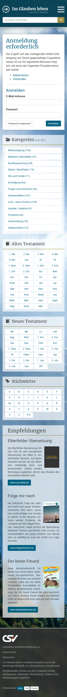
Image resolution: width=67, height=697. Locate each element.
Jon (55, 294)
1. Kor (40, 337)
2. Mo (26, 254)
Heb (40, 354)
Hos (55, 288)
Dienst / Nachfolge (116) (21, 169)
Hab (40, 300)
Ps (40, 277)
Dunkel (34, 688)
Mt (12, 331)
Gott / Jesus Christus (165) (22, 202)
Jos (26, 259)
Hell (27, 688)
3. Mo (41, 254)
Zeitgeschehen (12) (18, 227)
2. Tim (55, 348)
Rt (55, 259)
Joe (12, 294)
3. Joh (12, 366)
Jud (26, 366)
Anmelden (53, 123)
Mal (41, 306)
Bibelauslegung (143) (19, 150)
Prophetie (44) (15, 215)
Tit (12, 354)
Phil (41, 343)
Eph (26, 343)
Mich (12, 300)
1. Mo (12, 254)
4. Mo (55, 254)
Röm (26, 337)
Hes (26, 288)
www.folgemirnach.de (22, 548)
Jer (55, 283)
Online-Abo (19, 79)
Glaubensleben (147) (19, 195)
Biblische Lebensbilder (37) (22, 156)
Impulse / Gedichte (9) (20, 208)
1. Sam (12, 265)
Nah (26, 300)
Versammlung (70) (18, 221)
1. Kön (40, 265)
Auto (20, 688)
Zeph (55, 300)
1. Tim (40, 348)
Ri (41, 259)
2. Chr (26, 271)
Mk (26, 331)
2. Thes (26, 348)
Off (40, 366)
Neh (55, 271)
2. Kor (55, 337)
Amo (26, 294)
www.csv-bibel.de (19, 482)
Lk (40, 331)
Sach (26, 306)
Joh (55, 331)
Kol (55, 343)
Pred (12, 283)
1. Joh (40, 360)
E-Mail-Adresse (15, 96)
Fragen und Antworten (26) (22, 189)
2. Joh (55, 360)
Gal (12, 343)
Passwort (12, 109)
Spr (55, 277)
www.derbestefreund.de (23, 609)
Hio (26, 277)
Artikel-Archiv (21, 75)
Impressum (9, 657)
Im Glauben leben (30, 9)
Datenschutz (9, 652)
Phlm (26, 354)
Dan (40, 288)
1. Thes (12, 348)
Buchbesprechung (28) (20, 163)
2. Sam (26, 265)
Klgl (12, 288)
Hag (12, 306)
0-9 (28, 414)
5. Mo (12, 259)
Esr (40, 271)
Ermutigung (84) (17, 182)
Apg (12, 337)
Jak (55, 354)
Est (12, 277)
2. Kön (55, 265)
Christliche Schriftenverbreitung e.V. (21, 647)
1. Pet (12, 360)
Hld (26, 283)
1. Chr (12, 271)
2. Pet (26, 360)
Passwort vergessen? (19, 123)
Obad (41, 294)
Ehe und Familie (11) (19, 176)
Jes (41, 283)
